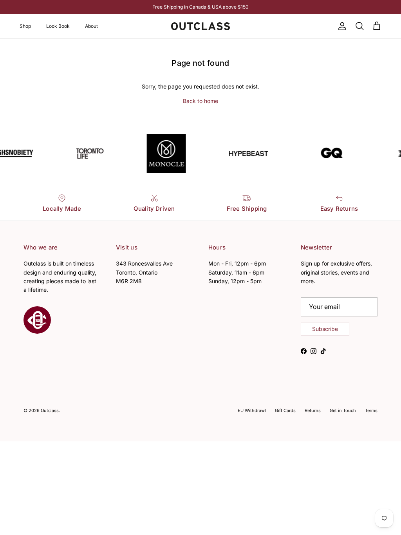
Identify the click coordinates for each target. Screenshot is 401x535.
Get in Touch (343, 410)
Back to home (200, 101)
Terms (371, 410)
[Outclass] (200, 26)
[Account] (340, 26)
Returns (313, 410)
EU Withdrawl (252, 410)
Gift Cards (285, 410)
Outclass (50, 410)
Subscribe (325, 328)
